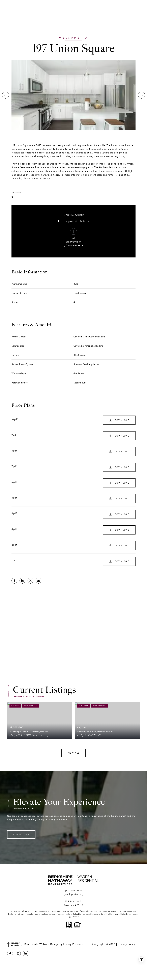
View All (73, 753)
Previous (5, 95)
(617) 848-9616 (73, 890)
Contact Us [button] (21, 834)
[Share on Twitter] (30, 581)
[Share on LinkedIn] (22, 581)
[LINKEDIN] (25, 953)
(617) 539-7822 (75, 245)
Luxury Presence (73, 944)
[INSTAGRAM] (18, 953)
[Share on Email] (38, 581)
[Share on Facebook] (14, 581)
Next (141, 95)
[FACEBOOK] (10, 953)
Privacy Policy (126, 944)
